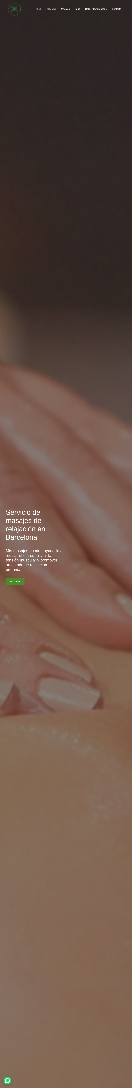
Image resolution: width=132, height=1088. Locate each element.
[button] (7, 1080)
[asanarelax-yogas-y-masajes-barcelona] (14, 9)
